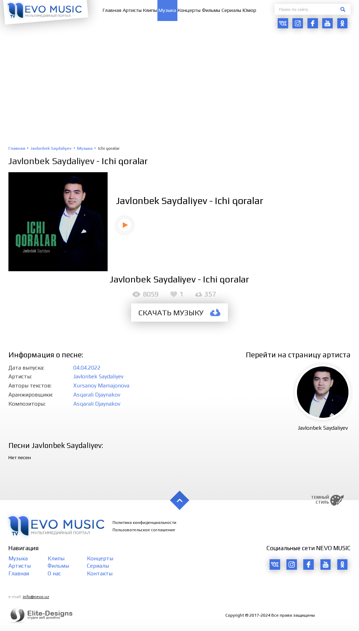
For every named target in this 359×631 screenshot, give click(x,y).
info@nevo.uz (36, 596)
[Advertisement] (179, 93)
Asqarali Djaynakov (96, 394)
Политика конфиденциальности (144, 522)
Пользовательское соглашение (144, 529)
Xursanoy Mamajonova (101, 385)
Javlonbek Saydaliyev (51, 160)
